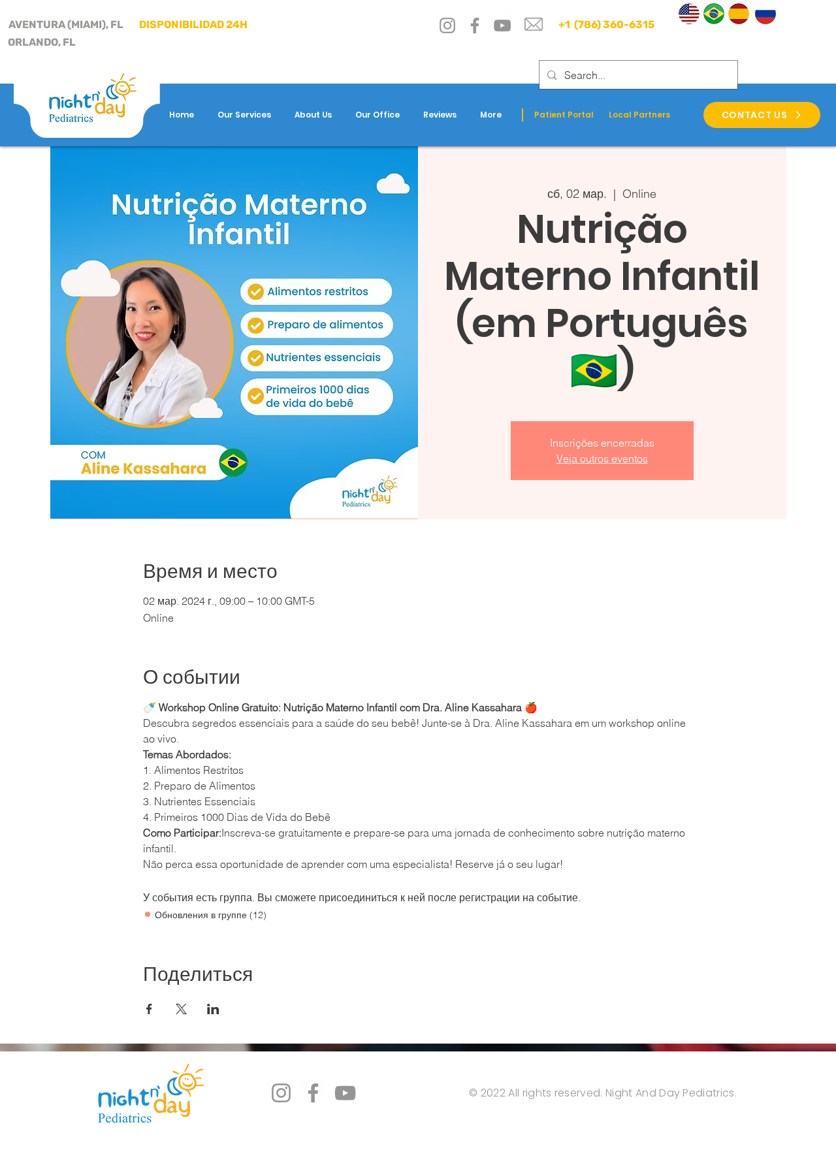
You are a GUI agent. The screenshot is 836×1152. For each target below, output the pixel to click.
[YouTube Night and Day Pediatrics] (345, 1093)
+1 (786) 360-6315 (605, 24)
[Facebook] (474, 25)
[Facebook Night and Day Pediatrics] (313, 1093)
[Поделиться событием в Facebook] (149, 1009)
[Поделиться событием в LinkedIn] (213, 1009)
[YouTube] (502, 25)
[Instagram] (447, 25)
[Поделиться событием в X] (181, 1009)
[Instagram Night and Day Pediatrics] (281, 1093)
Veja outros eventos (602, 458)
